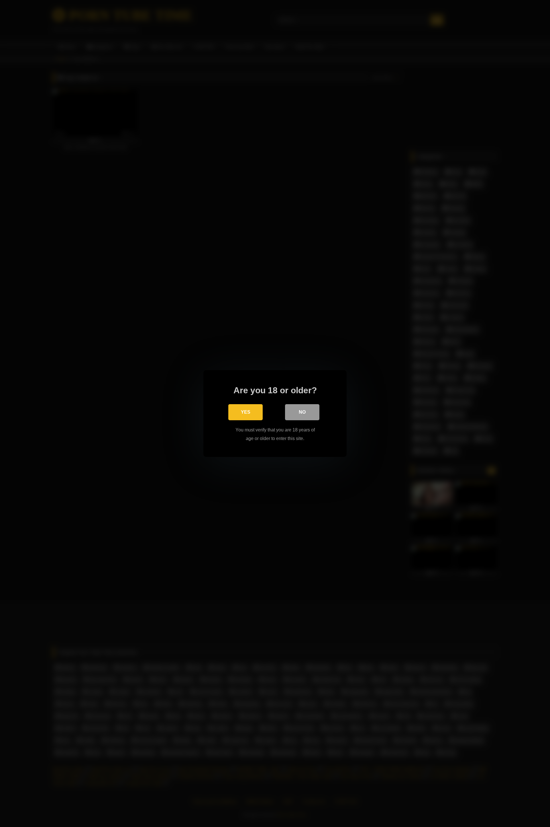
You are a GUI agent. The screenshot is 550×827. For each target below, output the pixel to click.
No (302, 412)
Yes (245, 412)
